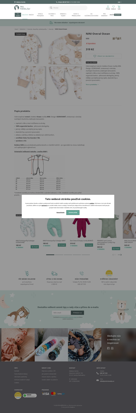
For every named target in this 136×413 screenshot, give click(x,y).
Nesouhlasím (60, 212)
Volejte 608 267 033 (63, 2)
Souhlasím (73, 212)
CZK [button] (119, 2)
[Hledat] (51, 8)
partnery (44, 205)
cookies (91, 203)
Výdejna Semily (20, 2)
